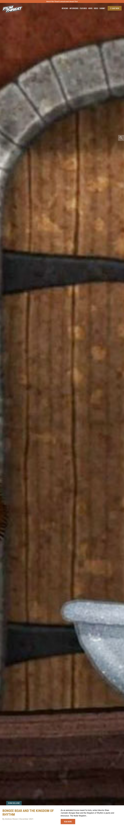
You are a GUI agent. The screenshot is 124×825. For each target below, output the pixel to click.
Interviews (74, 8)
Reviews (65, 8)
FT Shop (114, 8)
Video (96, 8)
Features (83, 8)
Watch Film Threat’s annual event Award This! (62, 1)
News (90, 8)
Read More (68, 821)
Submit (102, 8)
